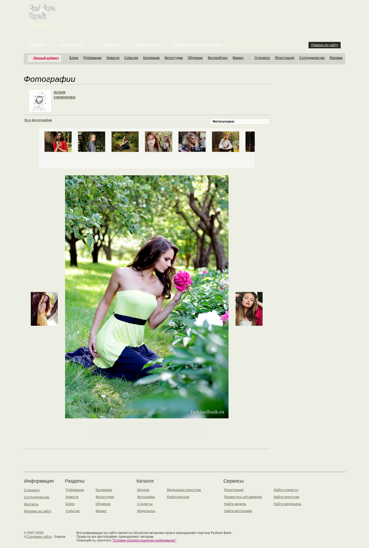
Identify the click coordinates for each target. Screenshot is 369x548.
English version (40, 24)
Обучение (195, 58)
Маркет (238, 58)
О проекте (262, 58)
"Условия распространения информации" (144, 540)
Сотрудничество (312, 58)
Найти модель (235, 504)
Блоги (73, 58)
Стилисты (109, 45)
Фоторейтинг (218, 58)
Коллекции (151, 58)
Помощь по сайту (324, 45)
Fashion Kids (249, 45)
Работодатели (178, 497)
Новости (112, 58)
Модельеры (147, 45)
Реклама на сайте (37, 511)
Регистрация (284, 58)
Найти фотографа (238, 511)
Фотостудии (174, 58)
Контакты (31, 504)
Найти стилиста (286, 490)
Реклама (336, 58)
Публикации (92, 58)
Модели (37, 45)
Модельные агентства (197, 45)
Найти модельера (287, 504)
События (131, 58)
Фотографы (72, 45)
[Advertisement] (185, 13)
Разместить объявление (243, 497)
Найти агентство (286, 497)
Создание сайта (39, 537)
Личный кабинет (46, 58)
